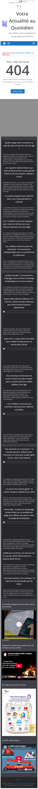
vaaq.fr (33, 783)
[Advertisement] (19, 118)
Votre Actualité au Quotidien (22, 20)
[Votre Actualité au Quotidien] (4, 43)
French (24, 1)
